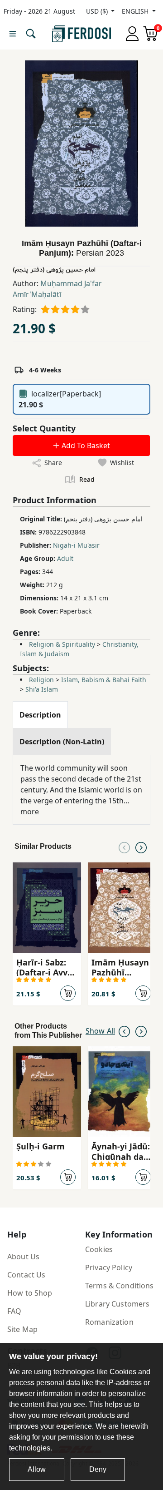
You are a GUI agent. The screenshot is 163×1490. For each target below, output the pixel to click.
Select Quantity (44, 428)
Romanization (109, 1322)
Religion (41, 679)
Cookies (99, 1249)
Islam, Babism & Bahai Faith (103, 679)
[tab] (40, 714)
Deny (97, 1469)
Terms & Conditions (119, 1286)
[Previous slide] (124, 846)
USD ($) (98, 11)
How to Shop (30, 1293)
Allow (37, 1469)
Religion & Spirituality (62, 644)
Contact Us (26, 1275)
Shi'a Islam (41, 689)
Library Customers (117, 1304)
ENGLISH (136, 11)
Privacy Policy (108, 1267)
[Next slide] (141, 846)
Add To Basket (85, 445)
